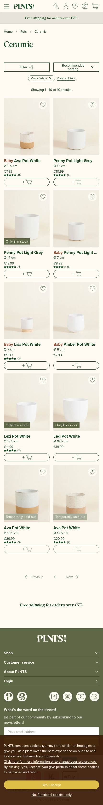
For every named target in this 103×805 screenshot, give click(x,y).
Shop (8, 653)
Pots (23, 31)
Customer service (19, 662)
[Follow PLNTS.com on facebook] (54, 696)
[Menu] (6, 6)
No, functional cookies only (52, 794)
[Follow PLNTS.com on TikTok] (94, 696)
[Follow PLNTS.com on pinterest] (67, 696)
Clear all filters (66, 78)
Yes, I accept (51, 784)
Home (8, 31)
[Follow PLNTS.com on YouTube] (81, 696)
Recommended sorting (73, 67)
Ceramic (40, 31)
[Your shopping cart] (95, 6)
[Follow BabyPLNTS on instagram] (22, 696)
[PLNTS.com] (24, 6)
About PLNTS (15, 671)
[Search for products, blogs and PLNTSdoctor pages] (56, 6)
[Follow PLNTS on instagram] (8, 696)
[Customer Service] (85, 5)
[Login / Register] (66, 6)
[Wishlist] (75, 6)
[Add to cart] (27, 182)
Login (8, 681)
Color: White (39, 78)
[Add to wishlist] (43, 105)
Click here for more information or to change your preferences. (50, 761)
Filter (23, 67)
